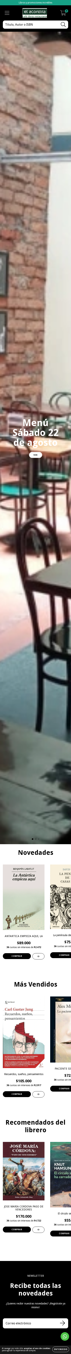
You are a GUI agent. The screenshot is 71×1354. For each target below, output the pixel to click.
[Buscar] (63, 24)
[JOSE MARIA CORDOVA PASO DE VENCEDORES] (38, 1230)
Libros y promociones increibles (35, 2)
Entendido (60, 1349)
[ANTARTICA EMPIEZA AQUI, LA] (38, 956)
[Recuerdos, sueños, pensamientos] (38, 1094)
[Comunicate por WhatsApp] (65, 1336)
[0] (63, 14)
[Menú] (7, 12)
